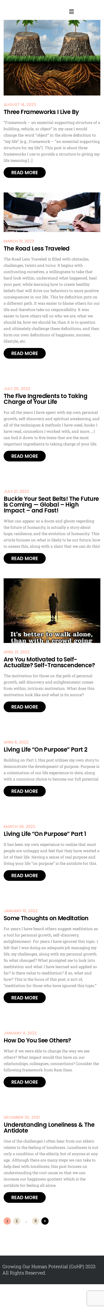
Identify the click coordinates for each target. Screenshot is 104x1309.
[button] (71, 11)
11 (36, 1221)
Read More (24, 172)
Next (45, 1221)
